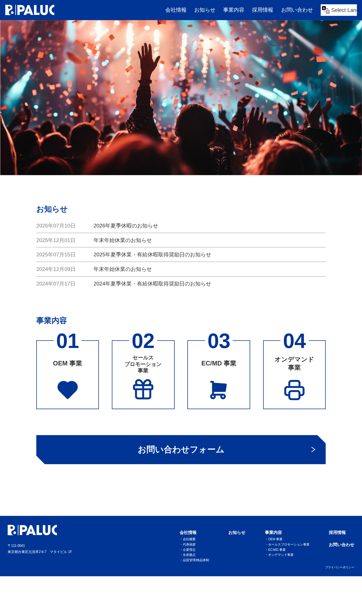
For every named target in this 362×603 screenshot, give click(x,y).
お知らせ (204, 10)
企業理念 (189, 549)
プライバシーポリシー (339, 567)
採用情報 (262, 10)
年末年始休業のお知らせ (123, 240)
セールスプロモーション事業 (289, 544)
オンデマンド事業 (281, 554)
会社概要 (189, 539)
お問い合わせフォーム (181, 449)
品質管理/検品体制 (196, 560)
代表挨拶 (189, 544)
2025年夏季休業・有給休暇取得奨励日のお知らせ (152, 254)
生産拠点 (189, 554)
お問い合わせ (297, 10)
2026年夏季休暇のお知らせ (126, 226)
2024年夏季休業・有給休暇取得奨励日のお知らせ (152, 284)
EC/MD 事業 (277, 549)
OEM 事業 (275, 539)
